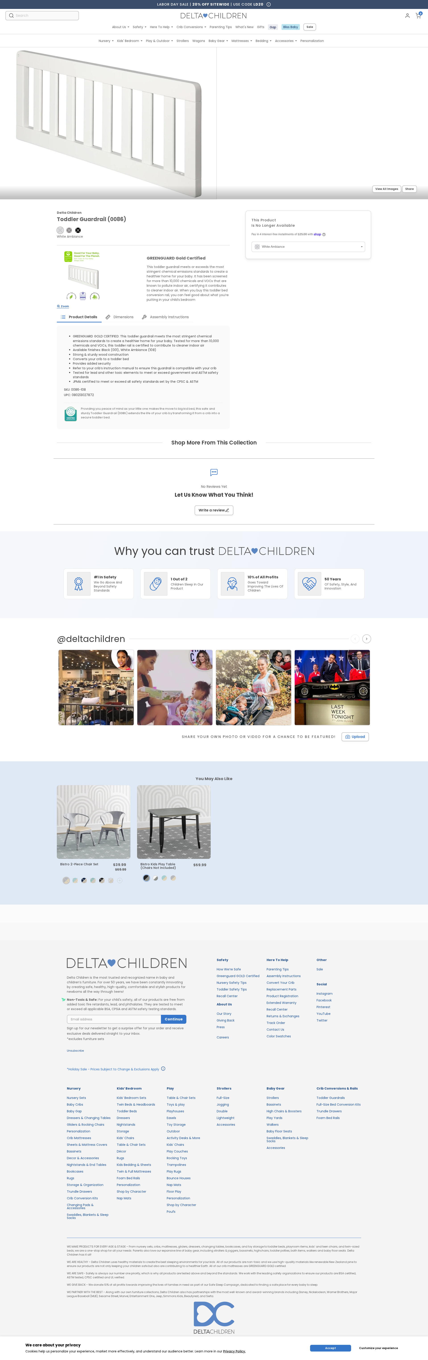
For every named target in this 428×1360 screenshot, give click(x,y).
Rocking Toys (177, 1158)
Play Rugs (174, 1171)
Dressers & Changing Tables (89, 1118)
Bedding (262, 41)
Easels (171, 1118)
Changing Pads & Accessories (80, 1206)
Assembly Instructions (284, 976)
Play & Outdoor (158, 41)
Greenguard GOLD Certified (238, 976)
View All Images (386, 189)
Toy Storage (176, 1124)
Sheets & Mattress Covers (87, 1144)
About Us (119, 27)
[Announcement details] (163, 1069)
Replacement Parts (281, 989)
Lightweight (226, 1118)
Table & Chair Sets (131, 1144)
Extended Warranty (281, 1003)
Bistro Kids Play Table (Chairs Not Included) (158, 866)
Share (409, 189)
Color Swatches (279, 1036)
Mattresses (240, 41)
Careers (223, 1037)
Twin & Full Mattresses (134, 1171)
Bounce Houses (179, 1178)
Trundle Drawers (79, 1191)
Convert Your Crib (280, 982)
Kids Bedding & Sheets (134, 1165)
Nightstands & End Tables (86, 1165)
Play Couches (177, 1151)
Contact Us (275, 1029)
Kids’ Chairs (125, 1138)
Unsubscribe (75, 1051)
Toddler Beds (127, 1111)
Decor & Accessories (83, 1158)
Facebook (324, 1000)
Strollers (183, 41)
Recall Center (227, 996)
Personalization (312, 41)
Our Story (224, 1013)
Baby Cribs (75, 1104)
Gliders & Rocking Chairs (85, 1124)
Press (221, 1027)
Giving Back (226, 1020)
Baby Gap (74, 1111)
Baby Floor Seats (279, 1131)
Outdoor (173, 1131)
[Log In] (407, 15)
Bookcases (75, 1171)
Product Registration (282, 996)
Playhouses (175, 1111)
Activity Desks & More (183, 1138)
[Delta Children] (126, 963)
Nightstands (126, 1124)
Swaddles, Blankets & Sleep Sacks (88, 1216)
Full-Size (223, 1098)
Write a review (212, 510)
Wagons (198, 41)
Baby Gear (217, 41)
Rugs (70, 1178)
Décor (121, 1151)
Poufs (171, 1211)
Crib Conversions (190, 27)
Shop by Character (131, 1191)
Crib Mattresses (79, 1138)
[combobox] (42, 15)
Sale (310, 27)
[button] (60, 230)
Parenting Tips (221, 27)
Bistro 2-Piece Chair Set (79, 864)
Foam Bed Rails (128, 1178)
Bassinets (74, 1151)
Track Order (276, 1023)
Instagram (325, 993)
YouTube (324, 1013)
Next (367, 639)
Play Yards (274, 1118)
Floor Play (174, 1191)
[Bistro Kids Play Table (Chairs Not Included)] (174, 822)
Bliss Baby (290, 27)
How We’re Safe (229, 969)
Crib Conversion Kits (82, 1198)
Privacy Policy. (234, 1351)
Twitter (322, 1020)
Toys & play (176, 1104)
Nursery (104, 41)
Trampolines (176, 1165)
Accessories (284, 41)
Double (222, 1111)
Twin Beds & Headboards (136, 1104)
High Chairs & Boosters (284, 1111)
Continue (174, 1019)
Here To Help (160, 27)
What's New (244, 27)
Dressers (123, 1118)
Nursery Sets (76, 1098)
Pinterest (323, 1007)
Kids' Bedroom (128, 41)
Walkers (273, 1124)
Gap (273, 27)
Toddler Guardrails (331, 1098)
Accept (330, 1348)
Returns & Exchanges (283, 1016)
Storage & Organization (85, 1185)
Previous (356, 639)
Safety (138, 27)
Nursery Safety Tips (232, 982)
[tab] (79, 317)
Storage (123, 1131)
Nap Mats (124, 1198)
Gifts (260, 27)
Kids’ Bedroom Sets (131, 1098)
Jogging (223, 1104)
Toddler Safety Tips (232, 989)
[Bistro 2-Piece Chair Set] (93, 822)
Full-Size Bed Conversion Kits (339, 1104)
